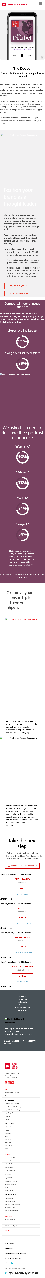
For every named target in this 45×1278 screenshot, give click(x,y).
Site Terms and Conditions (13, 1258)
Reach (6, 1089)
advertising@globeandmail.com (19, 1034)
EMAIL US (22, 888)
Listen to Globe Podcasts (17, 293)
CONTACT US (8, 1230)
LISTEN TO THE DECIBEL (17, 286)
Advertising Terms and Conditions (15, 1253)
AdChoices (8, 1263)
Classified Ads (23, 999)
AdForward (22, 996)
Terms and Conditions (22, 1008)
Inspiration (8, 1216)
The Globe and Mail (18, 1041)
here (20, 1276)
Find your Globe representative (24, 865)
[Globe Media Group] (14, 5)
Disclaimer (22, 1005)
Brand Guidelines (22, 1002)
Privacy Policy (22, 1010)
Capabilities (8, 1154)
